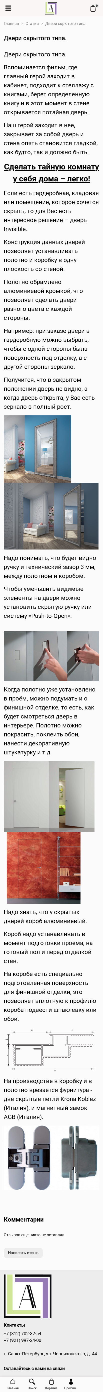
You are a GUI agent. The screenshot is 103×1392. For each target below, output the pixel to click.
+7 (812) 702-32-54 (22, 1333)
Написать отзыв (23, 1253)
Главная (11, 23)
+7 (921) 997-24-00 (22, 1340)
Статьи (32, 23)
